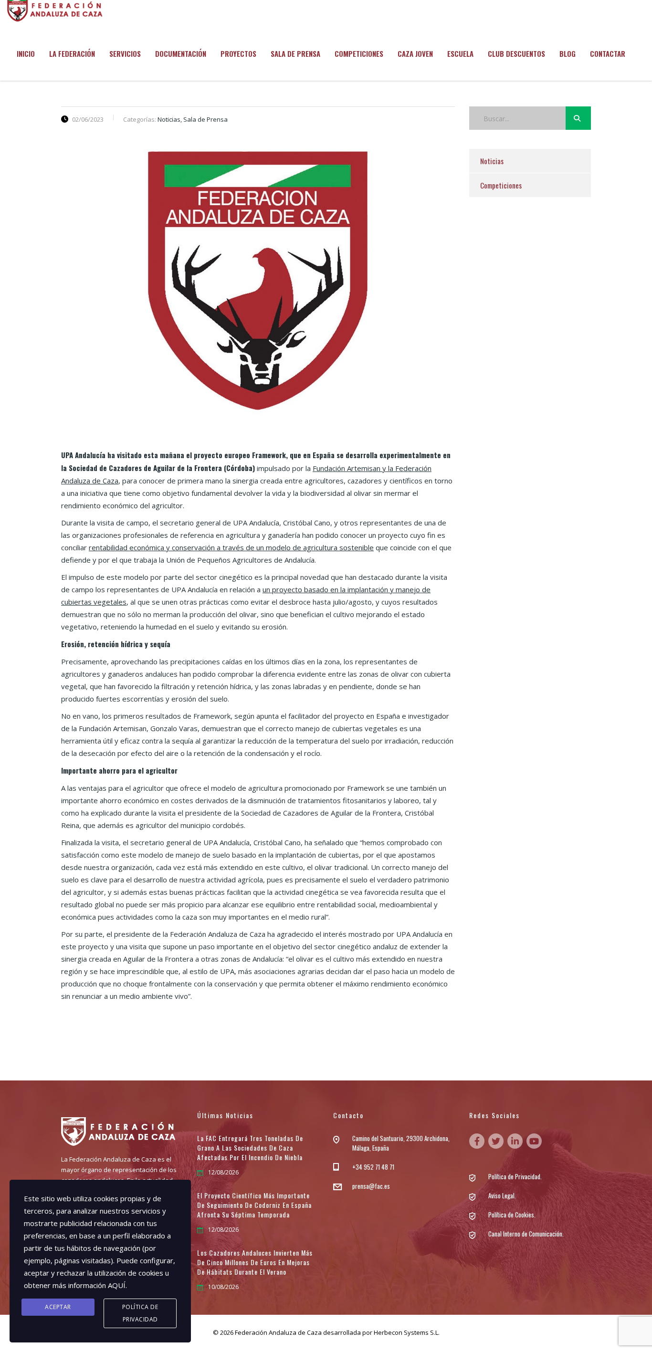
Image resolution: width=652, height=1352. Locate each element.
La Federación (72, 53)
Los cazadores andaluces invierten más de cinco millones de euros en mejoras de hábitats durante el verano (255, 1262)
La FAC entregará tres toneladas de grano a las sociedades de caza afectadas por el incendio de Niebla (250, 1147)
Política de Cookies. (512, 1214)
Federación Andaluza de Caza (278, 1332)
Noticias (492, 161)
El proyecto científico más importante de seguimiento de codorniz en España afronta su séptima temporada (254, 1205)
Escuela (460, 53)
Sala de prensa (295, 53)
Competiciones (359, 53)
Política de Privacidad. (515, 1176)
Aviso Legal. (502, 1195)
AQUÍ (117, 1285)
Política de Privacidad (140, 1313)
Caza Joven (415, 53)
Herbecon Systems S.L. (407, 1332)
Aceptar (58, 1307)
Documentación (180, 53)
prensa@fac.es (371, 1186)
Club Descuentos (516, 53)
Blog (567, 53)
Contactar (607, 53)
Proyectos (238, 53)
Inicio (26, 53)
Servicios (125, 53)
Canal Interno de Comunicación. (526, 1233)
